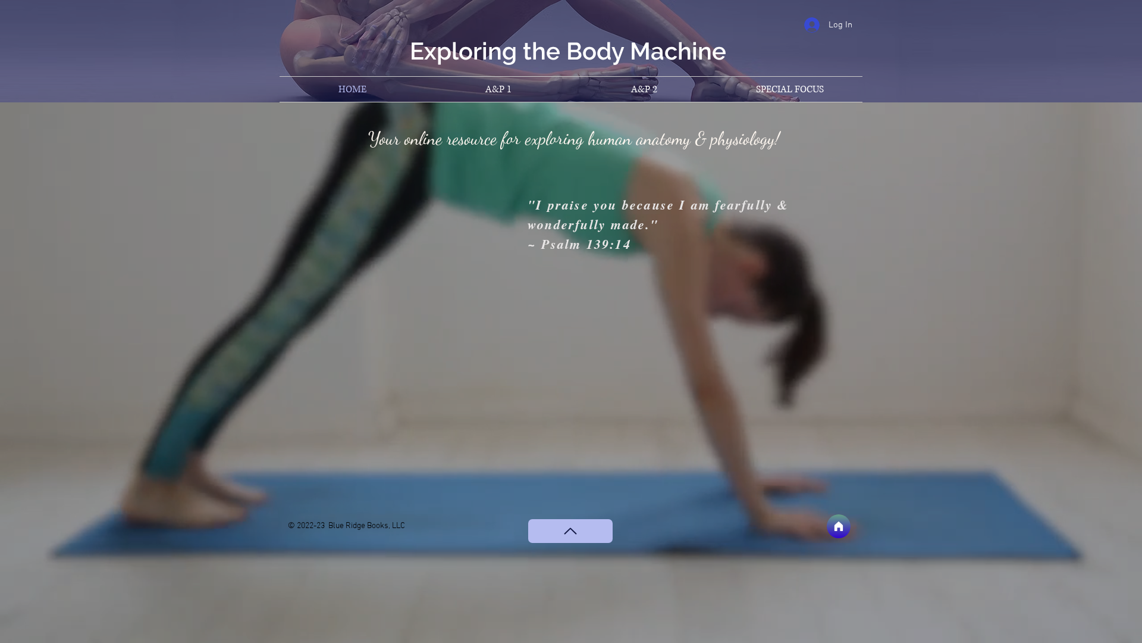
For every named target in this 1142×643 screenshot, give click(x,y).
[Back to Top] (570, 531)
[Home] (839, 526)
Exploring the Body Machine (568, 51)
